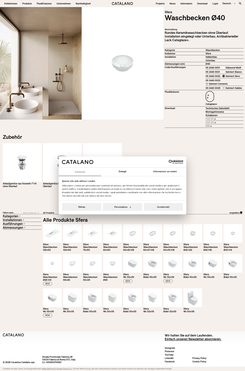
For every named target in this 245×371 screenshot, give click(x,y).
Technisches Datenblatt (218, 108)
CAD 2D (218, 119)
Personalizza (120, 207)
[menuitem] (44, 3)
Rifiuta (81, 207)
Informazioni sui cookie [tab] (165, 171)
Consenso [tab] (80, 172)
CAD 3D (218, 122)
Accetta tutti (163, 207)
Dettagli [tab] (122, 171)
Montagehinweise (215, 111)
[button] (11, 3)
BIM (218, 126)
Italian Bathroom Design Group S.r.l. (56, 368)
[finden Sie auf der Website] (240, 3)
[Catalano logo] (122, 3)
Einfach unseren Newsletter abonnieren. (193, 339)
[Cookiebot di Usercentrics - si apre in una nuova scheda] (170, 162)
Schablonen (211, 115)
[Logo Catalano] (13, 335)
